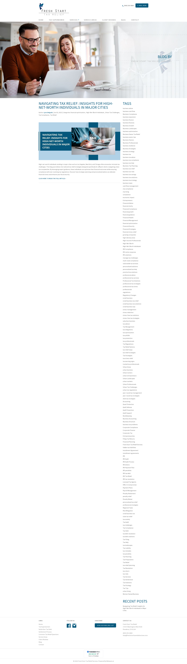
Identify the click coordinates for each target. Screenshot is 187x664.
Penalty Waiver (127, 499)
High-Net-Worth (128, 243)
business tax (127, 154)
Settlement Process (45, 632)
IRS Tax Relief (127, 476)
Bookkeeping (127, 416)
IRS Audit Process (128, 462)
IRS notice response (129, 252)
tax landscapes (127, 545)
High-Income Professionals (132, 241)
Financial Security (128, 226)
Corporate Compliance (130, 427)
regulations (126, 292)
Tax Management (128, 327)
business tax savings (129, 174)
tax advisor (126, 324)
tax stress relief (128, 358)
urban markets (128, 381)
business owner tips (129, 137)
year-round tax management (132, 393)
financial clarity (128, 206)
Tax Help (125, 542)
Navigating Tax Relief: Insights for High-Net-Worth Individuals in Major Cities (76, 105)
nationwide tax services (130, 263)
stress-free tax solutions (131, 315)
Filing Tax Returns (129, 439)
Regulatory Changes (129, 295)
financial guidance (129, 215)
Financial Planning (129, 442)
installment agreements (131, 453)
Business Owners (128, 140)
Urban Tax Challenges (112, 112)
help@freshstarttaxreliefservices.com (135, 635)
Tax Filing (126, 539)
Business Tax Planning (130, 166)
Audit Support (127, 413)
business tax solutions (130, 177)
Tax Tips (125, 588)
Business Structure (129, 422)
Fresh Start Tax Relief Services (132, 445)
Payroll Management (129, 491)
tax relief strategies (129, 353)
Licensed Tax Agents (129, 482)
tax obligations (128, 330)
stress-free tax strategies (131, 318)
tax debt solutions (129, 536)
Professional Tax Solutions (131, 281)
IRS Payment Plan (128, 468)
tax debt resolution (129, 534)
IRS (124, 456)
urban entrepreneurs (130, 376)
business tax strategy (130, 180)
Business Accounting (129, 419)
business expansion (129, 117)
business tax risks (128, 172)
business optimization (130, 131)
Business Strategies (129, 149)
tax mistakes (127, 551)
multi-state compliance (130, 261)
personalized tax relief (130, 502)
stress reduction (128, 312)
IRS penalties (127, 470)
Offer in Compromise (130, 485)
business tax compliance (131, 160)
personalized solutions (130, 266)
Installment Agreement (130, 450)
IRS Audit (126, 459)
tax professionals (128, 341)
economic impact (128, 197)
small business (127, 298)
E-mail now (141, 5)
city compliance (128, 189)
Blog (123, 20)
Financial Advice (128, 203)
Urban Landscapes (129, 378)
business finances (128, 123)
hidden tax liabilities (129, 447)
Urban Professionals (129, 384)
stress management (129, 310)
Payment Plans (128, 488)
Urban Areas (127, 367)
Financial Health (128, 218)
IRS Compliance (128, 249)
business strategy (128, 151)
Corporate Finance (129, 430)
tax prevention (127, 338)
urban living (127, 591)
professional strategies (130, 505)
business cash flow (129, 111)
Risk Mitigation (128, 511)
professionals (127, 289)
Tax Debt (126, 531)
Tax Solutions (127, 583)
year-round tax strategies (131, 396)
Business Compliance (130, 114)
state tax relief (127, 516)
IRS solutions (127, 255)
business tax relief (129, 169)
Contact (135, 20)
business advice (128, 108)
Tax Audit (126, 522)
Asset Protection (128, 404)
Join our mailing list (105, 625)
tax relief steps (127, 350)
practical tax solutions (130, 272)
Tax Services (127, 577)
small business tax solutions (132, 304)
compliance (127, 195)
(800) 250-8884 (129, 5)
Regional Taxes (128, 508)
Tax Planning (127, 557)
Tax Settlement (128, 580)
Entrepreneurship (129, 436)
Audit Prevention (128, 410)
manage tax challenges (130, 258)
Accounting (126, 401)
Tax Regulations (128, 344)
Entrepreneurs (127, 200)
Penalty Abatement (129, 493)
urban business (128, 370)
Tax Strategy (127, 585)
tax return (126, 571)
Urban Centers (127, 373)
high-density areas (129, 238)
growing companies (129, 235)
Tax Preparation (128, 560)
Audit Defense (127, 407)
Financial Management (130, 220)
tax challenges (127, 525)
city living (126, 192)
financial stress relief (129, 232)
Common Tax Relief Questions (49, 634)
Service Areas (90, 20)
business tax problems (130, 424)
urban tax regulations (130, 390)
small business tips (129, 307)
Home (41, 20)
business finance (128, 120)
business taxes (127, 183)
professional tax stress (130, 286)
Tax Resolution (128, 568)
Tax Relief (53, 115)
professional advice (129, 275)
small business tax (129, 513)
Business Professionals (130, 143)
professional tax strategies (131, 284)
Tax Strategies (127, 355)
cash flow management (130, 186)
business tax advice (129, 157)
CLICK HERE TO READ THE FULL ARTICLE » (52, 178)
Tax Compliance (44, 115)
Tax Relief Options (129, 347)
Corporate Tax (127, 433)
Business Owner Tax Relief (131, 134)
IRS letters (126, 465)
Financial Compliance (130, 209)
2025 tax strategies (129, 399)
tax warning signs (128, 361)
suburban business (129, 321)
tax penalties (127, 554)
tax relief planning (129, 565)
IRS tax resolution (128, 479)
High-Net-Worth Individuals (95, 112)
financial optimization (78, 112)
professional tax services (131, 278)
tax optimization (128, 333)
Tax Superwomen (56, 20)
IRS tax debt (127, 473)
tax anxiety (126, 519)
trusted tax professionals (131, 364)
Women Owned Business (131, 594)
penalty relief (127, 496)
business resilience (129, 146)
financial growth (128, 212)
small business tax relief (130, 301)
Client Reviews (109, 20)
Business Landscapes (130, 128)
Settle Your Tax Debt (45, 629)
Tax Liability (127, 548)
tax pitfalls (126, 335)
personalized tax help (130, 269)
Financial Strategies (129, 229)
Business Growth (128, 126)
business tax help (128, 163)
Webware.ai (110, 661)
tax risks (125, 574)
